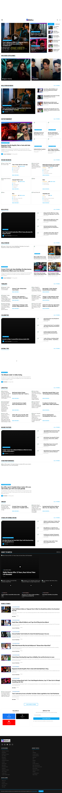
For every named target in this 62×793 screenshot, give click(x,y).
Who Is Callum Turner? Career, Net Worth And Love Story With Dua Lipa (40, 258)
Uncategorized (36, 773)
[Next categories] (59, 69)
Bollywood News (7, 40)
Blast (44, 179)
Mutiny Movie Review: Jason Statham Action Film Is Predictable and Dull (51, 165)
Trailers (4, 284)
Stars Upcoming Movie (8, 518)
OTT (33, 758)
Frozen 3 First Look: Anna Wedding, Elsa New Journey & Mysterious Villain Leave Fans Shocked (16, 270)
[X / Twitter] (5, 744)
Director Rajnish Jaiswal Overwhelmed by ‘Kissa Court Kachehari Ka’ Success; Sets (49, 416)
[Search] (57, 20)
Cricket (3, 762)
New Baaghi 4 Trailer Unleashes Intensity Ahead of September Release (50, 290)
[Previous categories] (2, 69)
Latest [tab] (51, 24)
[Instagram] (10, 744)
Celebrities (5, 315)
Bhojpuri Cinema (5, 750)
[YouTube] (7, 744)
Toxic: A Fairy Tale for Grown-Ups (20, 164)
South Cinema (35, 763)
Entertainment (6, 119)
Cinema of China (5, 760)
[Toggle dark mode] (60, 20)
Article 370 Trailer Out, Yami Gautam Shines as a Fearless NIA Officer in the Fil (51, 306)
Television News (36, 769)
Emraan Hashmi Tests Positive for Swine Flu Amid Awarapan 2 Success (38, 34)
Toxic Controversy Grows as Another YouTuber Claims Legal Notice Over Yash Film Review (35, 693)
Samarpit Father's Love (17, 179)
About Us (4, 780)
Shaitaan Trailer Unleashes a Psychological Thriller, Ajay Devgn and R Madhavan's (20, 298)
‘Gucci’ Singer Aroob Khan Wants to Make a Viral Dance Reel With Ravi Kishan (53, 150)
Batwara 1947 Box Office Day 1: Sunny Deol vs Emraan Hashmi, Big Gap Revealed (51, 220)
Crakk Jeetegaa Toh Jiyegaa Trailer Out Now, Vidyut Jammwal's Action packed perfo (20, 306)
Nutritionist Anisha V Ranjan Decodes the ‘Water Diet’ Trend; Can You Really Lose (20, 394)
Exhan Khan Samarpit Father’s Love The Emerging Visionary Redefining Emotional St (51, 394)
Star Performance (7, 461)
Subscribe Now (46, 718)
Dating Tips (5, 348)
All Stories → (57, 85)
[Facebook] (2, 744)
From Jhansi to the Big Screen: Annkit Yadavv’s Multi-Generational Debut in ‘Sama (51, 404)
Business (4, 757)
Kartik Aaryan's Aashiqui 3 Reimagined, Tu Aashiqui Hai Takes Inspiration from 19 (51, 535)
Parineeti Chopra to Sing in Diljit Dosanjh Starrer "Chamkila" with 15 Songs (20, 508)
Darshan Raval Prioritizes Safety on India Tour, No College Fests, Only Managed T (51, 508)
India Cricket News (6, 774)
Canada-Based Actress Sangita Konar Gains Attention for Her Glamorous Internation (19, 404)
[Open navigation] (2, 20)
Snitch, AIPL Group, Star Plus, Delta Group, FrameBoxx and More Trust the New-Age (20, 416)
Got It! (41, 791)
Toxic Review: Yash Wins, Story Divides (50, 594)
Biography (4, 752)
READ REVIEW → (16, 175)
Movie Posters (6, 427)
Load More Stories (31, 704)
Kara (13, 193)
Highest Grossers (5, 769)
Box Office (4, 209)
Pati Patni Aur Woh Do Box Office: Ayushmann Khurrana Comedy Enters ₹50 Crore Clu (51, 227)
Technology (35, 768)
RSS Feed (4, 785)
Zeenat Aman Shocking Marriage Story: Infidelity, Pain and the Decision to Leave (33, 657)
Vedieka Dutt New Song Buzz (40, 149)
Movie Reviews (6, 160)
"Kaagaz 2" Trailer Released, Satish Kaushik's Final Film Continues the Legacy (51, 298)
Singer (3, 502)
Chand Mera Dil (46, 193)
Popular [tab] (57, 24)
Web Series (35, 774)
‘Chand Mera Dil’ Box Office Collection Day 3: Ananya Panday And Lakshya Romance (51, 234)
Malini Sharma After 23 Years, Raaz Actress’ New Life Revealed (19, 573)
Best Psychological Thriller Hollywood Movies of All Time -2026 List (54, 274)
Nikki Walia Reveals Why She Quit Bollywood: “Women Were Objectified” (31, 645)
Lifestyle (4, 388)
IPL (33, 750)
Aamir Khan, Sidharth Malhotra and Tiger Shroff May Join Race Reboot (30, 622)
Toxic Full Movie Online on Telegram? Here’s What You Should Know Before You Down (16, 108)
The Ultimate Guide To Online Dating (11, 375)
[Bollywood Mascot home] (29, 20)
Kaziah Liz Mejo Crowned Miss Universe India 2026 (15, 339)
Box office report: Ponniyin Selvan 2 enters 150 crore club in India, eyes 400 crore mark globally (16, 488)
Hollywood (5, 243)
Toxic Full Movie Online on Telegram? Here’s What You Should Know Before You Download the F (15, 43)
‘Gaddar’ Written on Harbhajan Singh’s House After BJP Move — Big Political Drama (51, 339)
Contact (3, 782)
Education (4, 765)
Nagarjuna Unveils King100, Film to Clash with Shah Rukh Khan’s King (56, 51)
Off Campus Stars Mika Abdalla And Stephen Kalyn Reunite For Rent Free (54, 258)
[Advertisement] (9, 9)
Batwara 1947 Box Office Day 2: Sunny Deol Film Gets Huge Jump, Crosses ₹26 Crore (51, 214)
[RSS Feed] (12, 744)
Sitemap (3, 786)
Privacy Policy (34, 791)
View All (58, 552)
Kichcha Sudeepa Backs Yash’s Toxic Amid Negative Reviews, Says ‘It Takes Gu (38, 49)
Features (4, 768)
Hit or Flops (4, 771)
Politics (34, 760)
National (34, 757)
